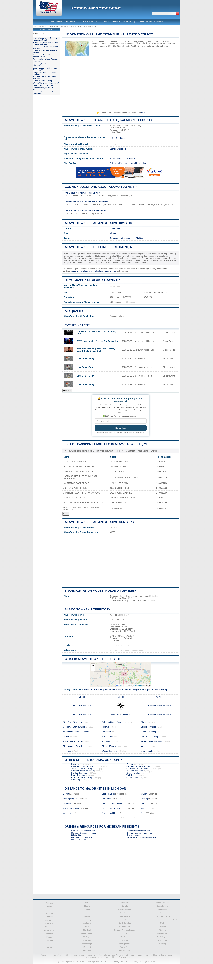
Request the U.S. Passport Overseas (142, 837)
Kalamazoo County (75, 26)
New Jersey (125, 913)
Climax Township (134, 777)
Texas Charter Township (151, 741)
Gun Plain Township (149, 737)
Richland (67, 751)
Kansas (87, 916)
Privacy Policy (86, 961)
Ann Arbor (106, 799)
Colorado (49, 923)
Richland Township (110, 746)
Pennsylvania (124, 944)
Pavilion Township (79, 773)
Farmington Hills (109, 813)
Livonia (144, 803)
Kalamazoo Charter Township (76, 732)
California (49, 920)
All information (40, 34)
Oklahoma (124, 937)
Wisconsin (162, 940)
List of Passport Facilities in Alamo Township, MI (106, 444)
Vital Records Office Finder (62, 22)
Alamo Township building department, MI (99, 247)
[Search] (177, 13)
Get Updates (120, 428)
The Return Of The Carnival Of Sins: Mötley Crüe (97, 332)
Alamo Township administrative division (98, 223)
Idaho (87, 903)
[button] (93, 665)
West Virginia (162, 937)
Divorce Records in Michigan (139, 833)
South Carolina (162, 903)
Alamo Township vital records (122, 158)
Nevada (125, 906)
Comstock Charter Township (138, 769)
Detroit (66, 794)
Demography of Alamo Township (92, 280)
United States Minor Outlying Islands (162, 920)
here (143, 113)
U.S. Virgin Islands (162, 916)
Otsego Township (148, 727)
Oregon (125, 940)
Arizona (49, 913)
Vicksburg (130, 775)
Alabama (49, 903)
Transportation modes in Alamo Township (100, 590)
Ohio (125, 933)
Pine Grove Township (94, 689)
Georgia (49, 940)
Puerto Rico (125, 947)
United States (115, 228)
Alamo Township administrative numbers (99, 522)
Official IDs (76, 835)
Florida (49, 937)
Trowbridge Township (72, 741)
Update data (73, 961)
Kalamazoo (115, 238)
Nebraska (125, 903)
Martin (143, 746)
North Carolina (125, 923)
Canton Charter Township (113, 808)
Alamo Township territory (87, 609)
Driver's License (133, 835)
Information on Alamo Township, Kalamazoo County (109, 34)
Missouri (87, 947)
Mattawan (106, 741)
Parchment (106, 732)
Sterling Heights (70, 799)
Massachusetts (87, 933)
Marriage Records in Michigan (84, 833)
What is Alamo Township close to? (94, 659)
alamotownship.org (160, 46)
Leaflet (120, 685)
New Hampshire (124, 909)
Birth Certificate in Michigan (83, 831)
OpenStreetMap (137, 685)
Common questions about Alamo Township (101, 186)
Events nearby (77, 325)
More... (65, 514)
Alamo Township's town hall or (85, 271)
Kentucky (87, 920)
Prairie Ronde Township (81, 777)
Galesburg (75, 780)
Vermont (162, 927)
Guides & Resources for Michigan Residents (102, 826)
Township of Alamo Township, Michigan (95, 7)
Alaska (49, 906)
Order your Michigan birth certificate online (128, 163)
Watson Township (109, 751)
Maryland (87, 930)
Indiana (87, 909)
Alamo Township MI (89, 26)
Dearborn (67, 803)
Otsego (135, 689)
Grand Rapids (108, 794)
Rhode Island (124, 950)
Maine (87, 927)
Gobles (66, 737)
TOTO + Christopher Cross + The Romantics (97, 341)
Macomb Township (71, 808)
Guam (49, 944)
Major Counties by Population (117, 22)
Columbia (49, 927)
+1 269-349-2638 (117, 138)
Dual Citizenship (78, 840)
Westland (67, 813)
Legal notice (61, 961)
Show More (67, 391)
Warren (144, 794)
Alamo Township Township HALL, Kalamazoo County (108, 120)
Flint (143, 813)
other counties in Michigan (132, 238)
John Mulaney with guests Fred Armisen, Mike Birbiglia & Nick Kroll (96, 350)
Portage (129, 764)
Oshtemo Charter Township (118, 689)
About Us (98, 961)
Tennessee (162, 909)
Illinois (87, 906)
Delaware (49, 934)
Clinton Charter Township (113, 803)
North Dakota (124, 927)
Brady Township (78, 775)
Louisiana (87, 923)
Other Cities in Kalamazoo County (94, 760)
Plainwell (159, 697)
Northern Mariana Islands (124, 930)
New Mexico (125, 916)
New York (125, 920)
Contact (107, 961)
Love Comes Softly (85, 358)
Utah (162, 923)
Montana (87, 950)
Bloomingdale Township (73, 746)
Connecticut (49, 930)
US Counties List (89, 22)
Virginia (162, 930)
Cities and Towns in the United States (46, 26)
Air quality (74, 311)
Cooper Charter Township (155, 689)
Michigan (64, 26)
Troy (143, 808)
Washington (162, 933)
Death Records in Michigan (138, 831)
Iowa (87, 913)
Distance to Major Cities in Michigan (95, 788)
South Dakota (162, 906)
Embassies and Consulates (150, 22)
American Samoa (49, 910)
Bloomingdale (147, 751)
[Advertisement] (120, 83)
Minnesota (87, 940)
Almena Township (148, 732)
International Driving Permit (83, 837)
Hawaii (49, 947)
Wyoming (162, 944)
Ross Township (133, 773)
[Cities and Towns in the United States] (49, 13)
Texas (162, 913)
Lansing (144, 799)
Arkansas (49, 917)
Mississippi (87, 944)
